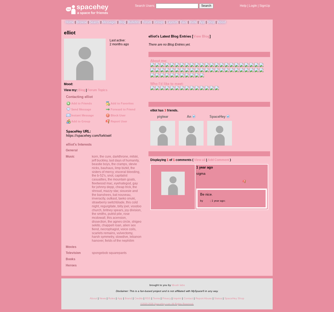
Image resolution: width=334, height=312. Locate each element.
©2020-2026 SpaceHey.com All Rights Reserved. (167, 304)
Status (218, 298)
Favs (183, 22)
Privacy (166, 298)
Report (230, 200)
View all (199, 160)
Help (243, 6)
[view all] (263, 104)
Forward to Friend (122, 109)
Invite (193, 22)
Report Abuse (203, 298)
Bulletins (134, 22)
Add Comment (218, 160)
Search (206, 6)
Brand (128, 298)
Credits (138, 298)
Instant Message (82, 115)
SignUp (264, 6)
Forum (147, 22)
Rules (111, 298)
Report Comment (256, 181)
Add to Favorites (122, 103)
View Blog (201, 36)
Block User (118, 115)
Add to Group (80, 121)
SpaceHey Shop (234, 298)
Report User (118, 121)
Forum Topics (97, 90)
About (221, 22)
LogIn (253, 6)
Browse (81, 22)
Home (69, 22)
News (102, 298)
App (202, 22)
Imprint (177, 298)
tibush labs (178, 285)
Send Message (80, 109)
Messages (109, 22)
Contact (188, 298)
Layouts (172, 22)
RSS (148, 298)
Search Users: (145, 6)
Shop (211, 22)
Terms (156, 298)
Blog (122, 22)
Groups (159, 22)
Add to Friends (81, 103)
